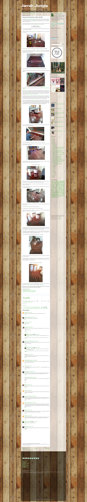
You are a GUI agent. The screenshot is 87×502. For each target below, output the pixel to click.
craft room (52, 184)
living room (52, 190)
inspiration (60, 188)
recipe (63, 193)
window (43, 24)
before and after (27, 308)
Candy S (26, 390)
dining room (30, 308)
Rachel (26, 384)
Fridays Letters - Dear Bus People (59, 117)
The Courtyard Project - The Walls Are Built (58, 147)
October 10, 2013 (34, 396)
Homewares (55, 188)
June (53, 168)
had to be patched (37, 68)
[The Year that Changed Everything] (53, 92)
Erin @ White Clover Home (28, 360)
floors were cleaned (28, 206)
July (53, 167)
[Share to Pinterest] (46, 307)
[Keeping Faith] (58, 91)
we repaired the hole (38, 50)
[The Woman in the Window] (62, 91)
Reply (25, 314)
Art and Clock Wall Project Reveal (57, 163)
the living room (28, 284)
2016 (53, 139)
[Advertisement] (58, 206)
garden (55, 186)
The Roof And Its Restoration (59, 126)
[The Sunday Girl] (58, 84)
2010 (53, 177)
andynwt (46, 499)
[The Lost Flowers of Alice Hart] (62, 84)
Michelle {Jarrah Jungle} (30, 334)
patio (53, 192)
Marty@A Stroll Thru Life (28, 396)
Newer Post (24, 448)
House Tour (30, 11)
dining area (41, 284)
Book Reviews (45, 11)
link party (41, 308)
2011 (53, 176)
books (58, 182)
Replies (26, 332)
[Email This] (43, 307)
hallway (31, 284)
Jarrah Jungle (34, 5)
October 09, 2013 (37, 334)
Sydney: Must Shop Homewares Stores (58, 159)
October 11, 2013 (34, 402)
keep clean (34, 31)
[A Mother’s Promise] (53, 84)
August (54, 166)
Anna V (26, 322)
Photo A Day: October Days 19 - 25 (57, 151)
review (57, 195)
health (55, 187)
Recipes (39, 11)
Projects (34, 11)
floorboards (33, 308)
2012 (53, 175)
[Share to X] (44, 307)
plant (57, 192)
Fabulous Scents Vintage (28, 377)
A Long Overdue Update (58, 108)
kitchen (39, 308)
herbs (59, 187)
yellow (58, 197)
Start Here (24, 11)
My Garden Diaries (27, 371)
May (53, 169)
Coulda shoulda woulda (28, 317)
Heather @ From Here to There (29, 341)
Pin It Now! (24, 305)
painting (44, 308)
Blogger (52, 499)
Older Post (47, 448)
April (53, 170)
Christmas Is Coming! (55, 162)
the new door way (30, 68)
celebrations (62, 182)
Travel (50, 11)
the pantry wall (38, 24)
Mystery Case (26, 426)
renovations (46, 308)
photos (56, 192)
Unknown (26, 312)
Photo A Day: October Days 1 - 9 (57, 158)
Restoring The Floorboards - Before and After (58, 160)
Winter (56, 197)
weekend (53, 197)
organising (57, 191)
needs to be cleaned (35, 100)
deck (55, 184)
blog (55, 182)
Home (36, 448)
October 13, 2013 (35, 421)
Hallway (53, 187)
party (52, 192)
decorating (58, 184)
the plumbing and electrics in (41, 95)
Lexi (38, 258)
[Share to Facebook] (45, 307)
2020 (53, 137)
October (54, 146)
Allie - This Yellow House (28, 402)
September (54, 165)
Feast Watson (27, 90)
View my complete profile (54, 21)
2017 (53, 138)
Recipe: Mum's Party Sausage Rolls (57, 161)
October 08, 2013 (30, 312)
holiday (61, 187)
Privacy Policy (24, 462)
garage (36, 308)
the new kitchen (30, 95)
